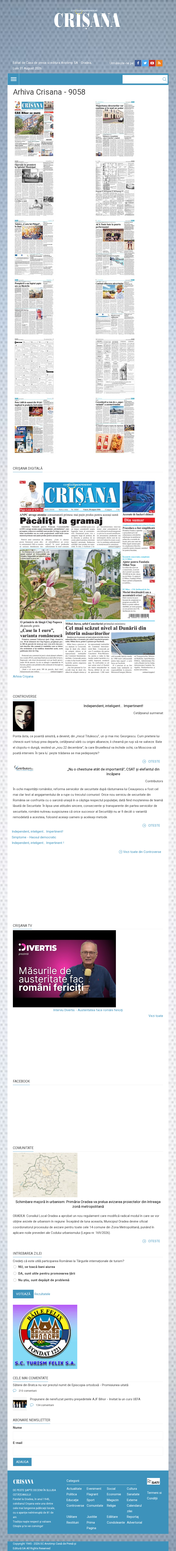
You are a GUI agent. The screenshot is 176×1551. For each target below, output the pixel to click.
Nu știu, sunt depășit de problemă (43, 1280)
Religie (111, 1506)
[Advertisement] (45, 888)
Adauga (22, 1462)
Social (111, 1489)
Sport (90, 1500)
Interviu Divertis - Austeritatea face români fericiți (88, 1010)
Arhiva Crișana (23, 676)
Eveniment (94, 1489)
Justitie (92, 1517)
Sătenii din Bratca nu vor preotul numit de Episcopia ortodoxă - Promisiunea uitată (70, 1385)
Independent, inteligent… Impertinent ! (38, 843)
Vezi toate (156, 1016)
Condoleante (116, 1522)
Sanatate (133, 1494)
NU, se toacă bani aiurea (36, 1267)
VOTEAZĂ (23, 1294)
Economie (114, 1494)
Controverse (24, 696)
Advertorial (134, 1522)
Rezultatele (42, 1294)
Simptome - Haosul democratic (34, 837)
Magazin (113, 1500)
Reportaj (133, 1517)
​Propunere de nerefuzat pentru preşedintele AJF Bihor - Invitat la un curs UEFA (85, 1399)
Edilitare (112, 1517)
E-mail (17, 1443)
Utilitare (72, 1517)
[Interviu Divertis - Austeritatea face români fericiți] (88, 968)
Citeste (154, 761)
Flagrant (92, 1494)
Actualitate (74, 1489)
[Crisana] (88, 20)
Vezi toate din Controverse (142, 852)
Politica (72, 1494)
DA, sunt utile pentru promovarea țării (46, 1273)
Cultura (132, 1489)
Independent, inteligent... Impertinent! (113, 706)
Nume (17, 1428)
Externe (132, 1500)
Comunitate (23, 1148)
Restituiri (73, 1522)
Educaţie (73, 1500)
